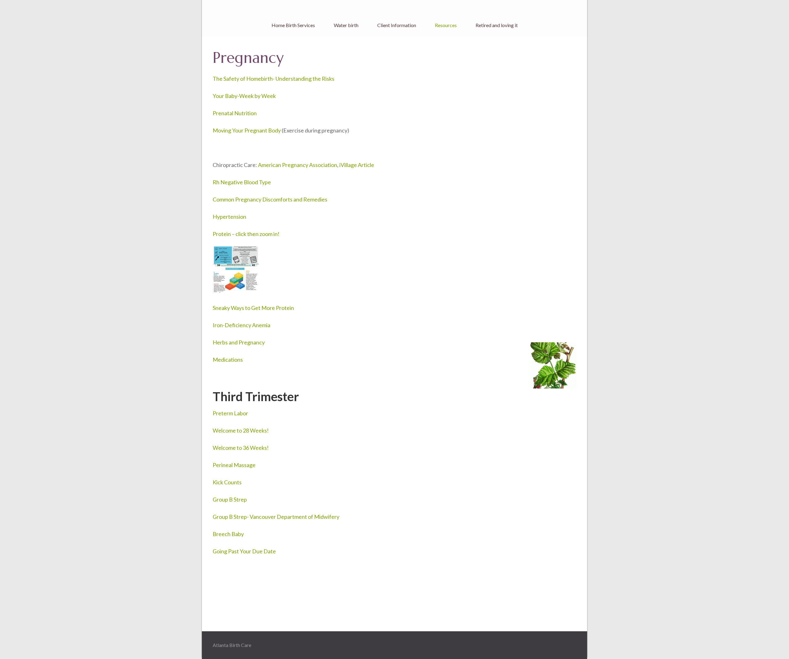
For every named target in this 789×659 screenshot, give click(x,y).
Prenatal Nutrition (235, 113)
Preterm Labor (230, 413)
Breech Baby (228, 534)
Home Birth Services (293, 25)
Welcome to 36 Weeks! (241, 447)
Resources (446, 25)
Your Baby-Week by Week (244, 95)
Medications (228, 359)
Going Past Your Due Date (244, 551)
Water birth (346, 25)
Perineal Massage (234, 465)
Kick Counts (227, 482)
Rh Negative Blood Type (242, 182)
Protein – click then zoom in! (246, 233)
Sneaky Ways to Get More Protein (253, 307)
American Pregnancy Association (297, 164)
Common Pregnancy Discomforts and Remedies (270, 199)
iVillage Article (356, 164)
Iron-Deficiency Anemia (241, 325)
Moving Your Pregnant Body (247, 130)
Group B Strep (230, 499)
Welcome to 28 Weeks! (241, 430)
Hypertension (229, 216)
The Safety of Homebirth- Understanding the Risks (273, 78)
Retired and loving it (497, 25)
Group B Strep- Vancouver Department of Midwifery (276, 516)
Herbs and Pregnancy (239, 342)
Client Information (396, 25)
